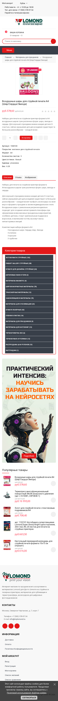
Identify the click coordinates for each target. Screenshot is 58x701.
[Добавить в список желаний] (40, 138)
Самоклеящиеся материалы (20, 298)
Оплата (8, 644)
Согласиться (29, 698)
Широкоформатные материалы (21, 287)
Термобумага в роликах (18, 339)
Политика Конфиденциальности (19, 649)
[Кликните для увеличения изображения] (29, 81)
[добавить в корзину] (53, 483)
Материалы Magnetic (16, 281)
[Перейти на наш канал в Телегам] (4, 626)
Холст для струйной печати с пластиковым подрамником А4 (35, 509)
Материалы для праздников (19, 321)
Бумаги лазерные (15, 310)
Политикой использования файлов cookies (26, 693)
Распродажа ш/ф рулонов (19, 345)
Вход (7, 662)
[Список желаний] (50, 50)
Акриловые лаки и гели (17, 275)
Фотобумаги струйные (18, 258)
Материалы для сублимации (20, 304)
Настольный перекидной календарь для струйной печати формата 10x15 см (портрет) (33, 543)
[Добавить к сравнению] (46, 138)
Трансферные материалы (18, 292)
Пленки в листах (14, 316)
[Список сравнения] (55, 50)
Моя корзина (10, 671)
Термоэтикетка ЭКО (15, 333)
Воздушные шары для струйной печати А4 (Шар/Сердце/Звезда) (34, 478)
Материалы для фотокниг (19, 327)
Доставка (9, 640)
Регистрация (10, 666)
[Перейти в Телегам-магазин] (11, 626)
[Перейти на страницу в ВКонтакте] (17, 626)
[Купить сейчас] (35, 138)
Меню (9, 50)
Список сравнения (13, 680)
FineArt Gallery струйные (18, 263)
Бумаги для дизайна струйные (21, 269)
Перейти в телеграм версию (16, 13)
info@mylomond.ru (17, 619)
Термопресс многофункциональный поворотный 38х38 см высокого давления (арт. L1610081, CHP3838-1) (34, 493)
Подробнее (29, 456)
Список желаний (12, 675)
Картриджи (12, 350)
